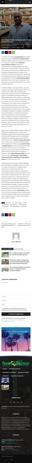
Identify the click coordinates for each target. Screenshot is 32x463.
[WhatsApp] (13, 52)
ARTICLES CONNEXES (7, 249)
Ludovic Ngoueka (6, 47)
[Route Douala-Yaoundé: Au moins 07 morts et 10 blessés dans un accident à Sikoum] (5, 268)
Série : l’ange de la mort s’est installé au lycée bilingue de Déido (8, 225)
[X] (6, 52)
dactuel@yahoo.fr (9, 441)
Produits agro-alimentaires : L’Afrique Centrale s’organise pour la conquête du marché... (20, 387)
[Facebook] (2, 52)
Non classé (7, 5)
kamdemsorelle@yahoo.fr (11, 449)
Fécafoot (24, 202)
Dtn (13, 202)
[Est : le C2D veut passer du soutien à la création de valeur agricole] (5, 254)
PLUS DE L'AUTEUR (18, 249)
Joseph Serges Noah (22, 204)
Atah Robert (8, 202)
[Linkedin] (14, 402)
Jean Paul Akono (5, 204)
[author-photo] (16, 239)
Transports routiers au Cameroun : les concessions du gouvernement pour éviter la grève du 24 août (19, 261)
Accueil (2, 5)
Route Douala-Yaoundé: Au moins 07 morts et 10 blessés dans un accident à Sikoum (20, 268)
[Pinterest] (9, 52)
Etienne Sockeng (18, 202)
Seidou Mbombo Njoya (14, 206)
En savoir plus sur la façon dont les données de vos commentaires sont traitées (14, 320)
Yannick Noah (23, 206)
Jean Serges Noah (13, 204)
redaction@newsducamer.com (9, 443)
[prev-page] (2, 274)
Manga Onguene (5, 206)
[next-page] (5, 274)
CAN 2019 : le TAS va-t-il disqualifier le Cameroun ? (24, 224)
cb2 (12, 459)
